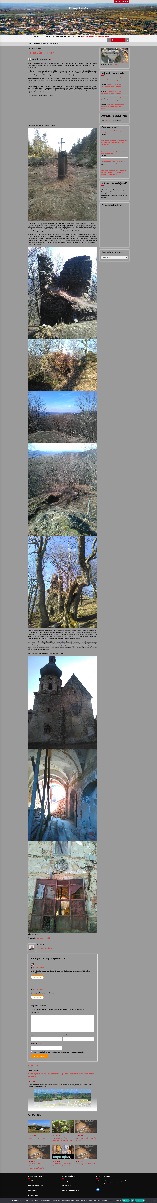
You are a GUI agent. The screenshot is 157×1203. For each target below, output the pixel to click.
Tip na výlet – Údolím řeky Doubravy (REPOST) (62, 1139)
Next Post (32, 1066)
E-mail (65, 1035)
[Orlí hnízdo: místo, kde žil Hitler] (86, 1126)
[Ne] (155, 1200)
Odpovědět (37, 977)
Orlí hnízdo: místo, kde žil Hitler (86, 1139)
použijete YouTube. (59, 646)
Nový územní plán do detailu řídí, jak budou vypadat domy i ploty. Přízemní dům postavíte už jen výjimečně (114, 172)
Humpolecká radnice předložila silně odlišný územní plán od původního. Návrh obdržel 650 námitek (114, 142)
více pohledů (116, 64)
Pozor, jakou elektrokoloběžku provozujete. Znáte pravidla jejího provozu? (113, 106)
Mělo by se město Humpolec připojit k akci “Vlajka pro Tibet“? (38, 1166)
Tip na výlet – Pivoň (41, 52)
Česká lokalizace (33, 1195)
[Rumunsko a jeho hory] (39, 1126)
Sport (74, 36)
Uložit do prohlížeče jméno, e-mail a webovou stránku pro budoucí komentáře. (58, 1052)
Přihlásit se (31, 1181)
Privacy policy (140, 1200)
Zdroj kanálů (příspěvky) (35, 1185)
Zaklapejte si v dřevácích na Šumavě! (85, 1165)
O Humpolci (47, 36)
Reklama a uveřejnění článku (70, 1190)
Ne (132, 1200)
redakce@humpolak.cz (120, 188)
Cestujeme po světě (34, 48)
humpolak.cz (78, 8)
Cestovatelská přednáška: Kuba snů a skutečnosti (62, 1165)
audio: (93, 36)
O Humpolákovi (66, 1185)
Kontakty (65, 1181)
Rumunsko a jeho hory (37, 1138)
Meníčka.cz (108, 120)
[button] (109, 40)
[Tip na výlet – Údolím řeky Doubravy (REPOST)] (63, 1126)
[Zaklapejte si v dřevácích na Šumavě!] (86, 1152)
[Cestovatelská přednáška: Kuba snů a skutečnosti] (63, 1152)
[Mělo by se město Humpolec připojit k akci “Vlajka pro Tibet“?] (39, 1152)
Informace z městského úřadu (61, 36)
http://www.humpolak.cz (44, 948)
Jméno (33, 1035)
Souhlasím (126, 1200)
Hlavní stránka (37, 36)
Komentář (35, 1012)
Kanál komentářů (33, 1190)
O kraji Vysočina (33, 1070)
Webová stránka (36, 1043)
